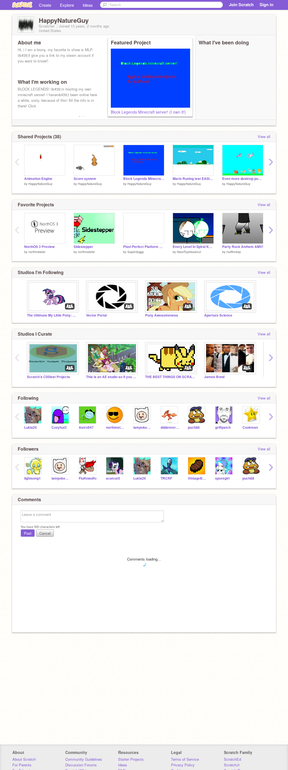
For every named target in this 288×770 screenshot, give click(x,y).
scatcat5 (113, 478)
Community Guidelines (83, 759)
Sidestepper (83, 246)
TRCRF (166, 478)
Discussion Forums (81, 764)
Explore (67, 5)
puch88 (194, 427)
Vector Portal (96, 315)
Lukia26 (30, 427)
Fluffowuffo (87, 478)
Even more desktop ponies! (242, 178)
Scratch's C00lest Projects (48, 376)
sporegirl (222, 478)
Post (28, 533)
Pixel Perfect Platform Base (143, 246)
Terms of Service (185, 759)
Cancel (45, 533)
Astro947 (86, 427)
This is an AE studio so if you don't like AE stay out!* (111, 376)
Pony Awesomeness (161, 315)
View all (264, 136)
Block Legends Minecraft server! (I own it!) (148, 112)
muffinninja (233, 251)
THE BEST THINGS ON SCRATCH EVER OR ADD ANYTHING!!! (170, 376)
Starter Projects (131, 759)
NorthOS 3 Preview (39, 246)
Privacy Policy (183, 764)
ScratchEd (232, 759)
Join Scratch (241, 4)
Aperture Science (218, 315)
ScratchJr (232, 764)
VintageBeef (197, 478)
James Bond (214, 376)
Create (45, 5)
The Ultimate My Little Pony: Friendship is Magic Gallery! (52, 315)
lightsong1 (32, 478)
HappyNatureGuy (40, 183)
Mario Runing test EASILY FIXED (193, 178)
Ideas (88, 5)
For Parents (22, 764)
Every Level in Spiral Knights (193, 246)
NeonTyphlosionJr (189, 251)
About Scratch (24, 759)
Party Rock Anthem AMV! (242, 246)
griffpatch (223, 427)
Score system (85, 178)
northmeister (37, 251)
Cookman (250, 427)
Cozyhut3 (59, 427)
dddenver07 (170, 427)
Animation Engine (38, 178)
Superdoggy (135, 251)
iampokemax (142, 427)
